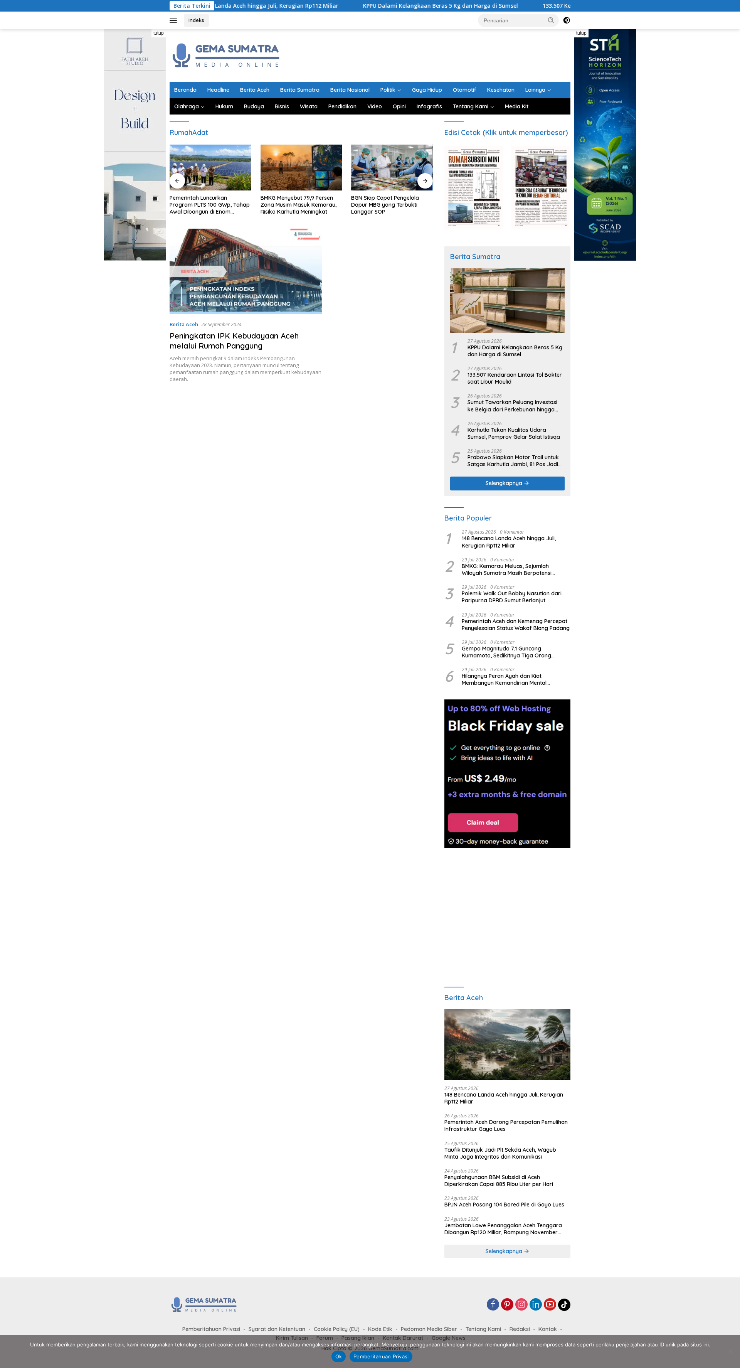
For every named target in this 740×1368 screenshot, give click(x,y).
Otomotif (464, 89)
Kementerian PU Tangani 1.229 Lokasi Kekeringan (389, 201)
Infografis (429, 106)
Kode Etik (380, 1329)
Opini (399, 106)
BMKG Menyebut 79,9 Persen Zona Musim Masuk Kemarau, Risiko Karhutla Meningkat (208, 204)
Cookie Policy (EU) (337, 1329)
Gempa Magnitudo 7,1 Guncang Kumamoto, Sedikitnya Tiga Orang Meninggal (506, 652)
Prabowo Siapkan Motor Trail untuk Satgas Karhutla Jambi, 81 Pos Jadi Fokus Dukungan (513, 461)
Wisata (309, 106)
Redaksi (520, 1329)
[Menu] (175, 20)
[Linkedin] (536, 1305)
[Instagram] (521, 1305)
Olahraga (186, 106)
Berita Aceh (254, 89)
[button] (551, 20)
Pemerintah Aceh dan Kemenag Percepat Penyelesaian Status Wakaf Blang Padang (516, 625)
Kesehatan (501, 89)
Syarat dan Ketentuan (277, 1329)
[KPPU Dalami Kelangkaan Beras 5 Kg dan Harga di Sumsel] (507, 300)
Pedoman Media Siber (429, 1329)
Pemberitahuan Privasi (211, 1329)
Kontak (547, 1329)
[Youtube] (550, 1305)
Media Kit (516, 106)
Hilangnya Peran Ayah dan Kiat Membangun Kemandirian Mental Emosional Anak (504, 679)
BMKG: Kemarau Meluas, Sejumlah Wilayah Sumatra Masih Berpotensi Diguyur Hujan (507, 569)
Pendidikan (342, 106)
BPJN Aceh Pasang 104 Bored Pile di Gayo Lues (504, 1204)
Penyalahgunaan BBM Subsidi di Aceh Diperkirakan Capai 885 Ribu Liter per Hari (498, 1181)
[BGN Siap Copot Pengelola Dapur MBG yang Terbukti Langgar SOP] (301, 167)
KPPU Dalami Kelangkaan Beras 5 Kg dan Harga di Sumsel (391, 5)
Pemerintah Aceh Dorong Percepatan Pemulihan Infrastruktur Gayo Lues (506, 1125)
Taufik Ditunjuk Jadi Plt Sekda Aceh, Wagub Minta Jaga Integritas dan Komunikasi (500, 1153)
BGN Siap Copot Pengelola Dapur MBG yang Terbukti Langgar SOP (294, 204)
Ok (338, 1356)
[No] (730, 1351)
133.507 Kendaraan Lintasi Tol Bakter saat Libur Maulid (569, 5)
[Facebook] (493, 1305)
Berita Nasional (350, 89)
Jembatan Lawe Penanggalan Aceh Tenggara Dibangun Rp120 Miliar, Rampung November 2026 (503, 1229)
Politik (387, 89)
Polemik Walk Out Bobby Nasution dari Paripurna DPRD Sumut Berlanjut (512, 597)
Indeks (196, 20)
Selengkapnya (505, 483)
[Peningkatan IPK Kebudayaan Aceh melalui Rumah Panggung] (246, 271)
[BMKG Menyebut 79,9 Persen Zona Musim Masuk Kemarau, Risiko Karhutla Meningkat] (210, 167)
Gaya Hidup (427, 89)
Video (374, 106)
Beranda (185, 89)
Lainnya (535, 89)
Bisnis (282, 106)
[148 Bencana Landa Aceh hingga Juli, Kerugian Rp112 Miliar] (507, 1044)
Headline (218, 89)
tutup (158, 33)
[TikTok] (564, 1305)
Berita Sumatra (300, 89)
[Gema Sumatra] (226, 55)
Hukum (224, 106)
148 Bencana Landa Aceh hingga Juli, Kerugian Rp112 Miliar (509, 542)
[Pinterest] (507, 1305)
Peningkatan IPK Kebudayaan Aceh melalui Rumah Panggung (234, 340)
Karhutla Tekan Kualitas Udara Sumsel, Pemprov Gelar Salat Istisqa (514, 433)
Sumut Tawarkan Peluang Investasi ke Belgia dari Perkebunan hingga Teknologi (512, 406)
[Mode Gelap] (566, 20)
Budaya (254, 106)
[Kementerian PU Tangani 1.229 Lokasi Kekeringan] (392, 167)
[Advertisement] (430, 54)
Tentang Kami (470, 106)
